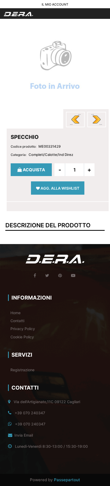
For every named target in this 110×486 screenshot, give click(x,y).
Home (15, 312)
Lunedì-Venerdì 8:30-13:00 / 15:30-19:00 (51, 446)
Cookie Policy (22, 337)
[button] (55, 66)
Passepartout (67, 479)
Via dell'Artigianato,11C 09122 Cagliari (47, 401)
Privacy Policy (22, 328)
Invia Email (23, 435)
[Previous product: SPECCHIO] (75, 119)
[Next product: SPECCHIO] (96, 119)
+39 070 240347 (30, 413)
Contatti (17, 320)
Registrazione (22, 370)
